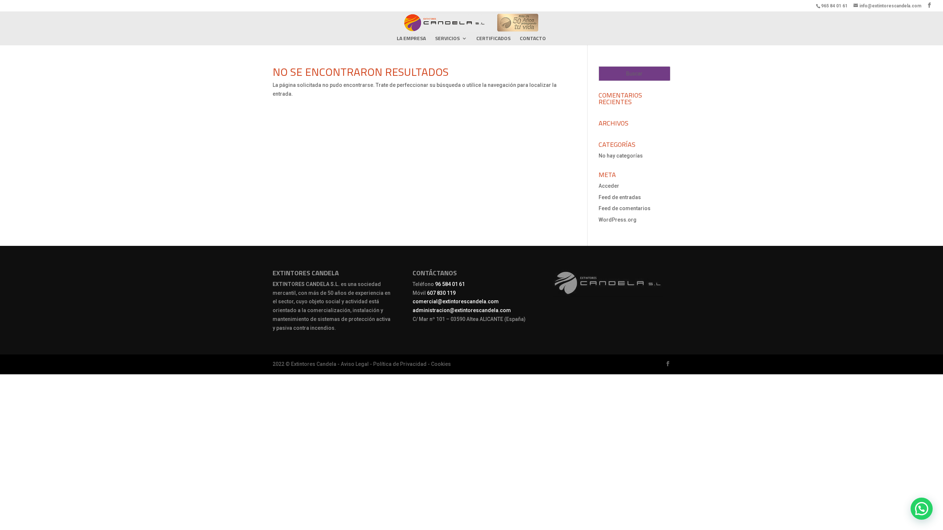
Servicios (447, 39)
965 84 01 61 (834, 5)
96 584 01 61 (450, 284)
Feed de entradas (620, 197)
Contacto (533, 39)
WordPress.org (618, 220)
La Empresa (411, 39)
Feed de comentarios (625, 208)
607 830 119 (441, 293)
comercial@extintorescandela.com (456, 301)
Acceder (609, 186)
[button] (922, 509)
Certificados (493, 39)
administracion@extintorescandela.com (462, 310)
